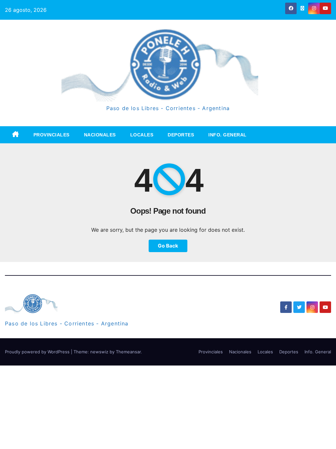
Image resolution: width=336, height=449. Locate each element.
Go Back (168, 246)
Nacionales (100, 134)
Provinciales (51, 134)
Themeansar (128, 351)
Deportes (181, 134)
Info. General (227, 134)
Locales (142, 134)
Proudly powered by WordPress (38, 351)
